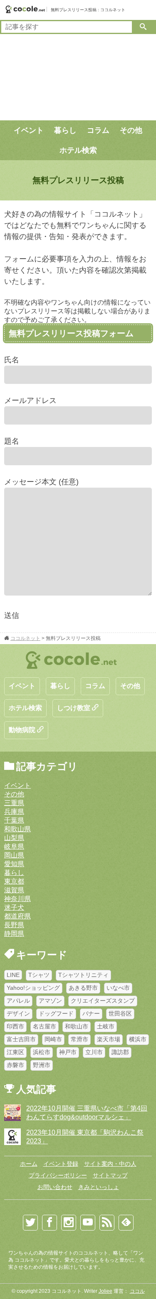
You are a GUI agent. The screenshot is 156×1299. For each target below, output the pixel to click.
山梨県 (14, 837)
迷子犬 (14, 907)
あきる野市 (83, 987)
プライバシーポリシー (58, 1175)
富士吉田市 (21, 1039)
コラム (98, 130)
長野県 (14, 924)
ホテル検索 (78, 150)
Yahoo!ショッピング (33, 987)
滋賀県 (14, 890)
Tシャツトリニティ (83, 975)
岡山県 (14, 855)
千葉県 (14, 820)
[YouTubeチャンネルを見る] (87, 1223)
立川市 (94, 1052)
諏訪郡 (120, 1052)
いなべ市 (118, 987)
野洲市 (41, 1065)
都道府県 (17, 916)
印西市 (15, 1026)
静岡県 (14, 933)
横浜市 (137, 1039)
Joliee (105, 1291)
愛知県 (14, 863)
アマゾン (50, 1000)
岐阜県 (14, 846)
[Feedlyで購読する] (126, 1223)
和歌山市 (76, 1026)
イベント (29, 130)
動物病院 (23, 729)
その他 (131, 130)
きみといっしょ (98, 1187)
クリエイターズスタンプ (103, 1000)
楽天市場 (108, 1039)
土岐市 (105, 1026)
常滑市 (79, 1039)
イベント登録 (60, 1163)
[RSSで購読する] (106, 1223)
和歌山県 (17, 829)
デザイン (18, 1013)
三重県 (14, 802)
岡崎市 (53, 1039)
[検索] (143, 27)
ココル (137, 1291)
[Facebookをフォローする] (49, 1223)
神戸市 (68, 1052)
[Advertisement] (78, 77)
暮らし (65, 130)
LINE (13, 975)
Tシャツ (39, 975)
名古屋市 (44, 1026)
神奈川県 (17, 898)
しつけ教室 (74, 707)
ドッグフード (56, 1013)
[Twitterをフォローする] (30, 1223)
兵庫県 (14, 811)
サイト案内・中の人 (110, 1163)
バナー (91, 1013)
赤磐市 (15, 1065)
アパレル (18, 1000)
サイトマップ (110, 1175)
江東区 (15, 1052)
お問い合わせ (54, 1187)
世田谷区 (120, 1013)
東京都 (14, 881)
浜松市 (41, 1052)
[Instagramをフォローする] (68, 1223)
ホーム (28, 1163)
